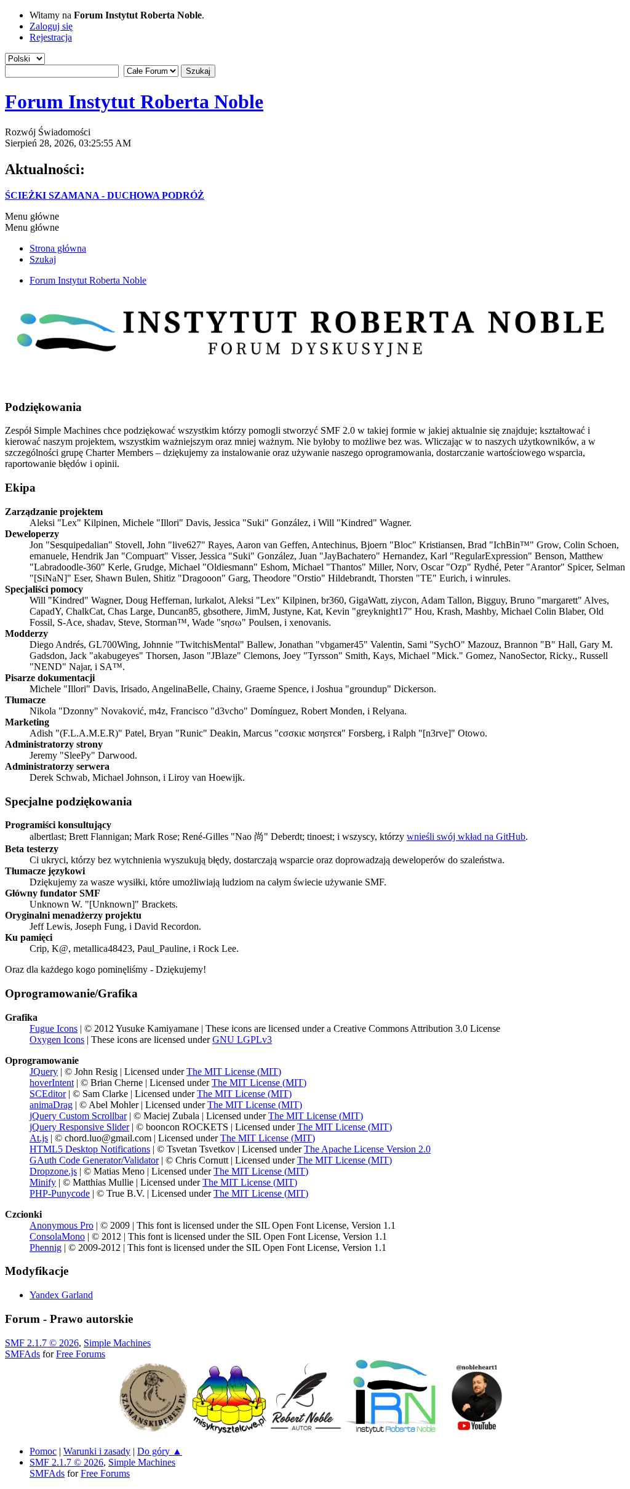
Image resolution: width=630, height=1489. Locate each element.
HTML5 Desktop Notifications (90, 1149)
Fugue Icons (54, 1028)
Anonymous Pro (62, 1225)
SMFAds (22, 1354)
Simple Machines (117, 1343)
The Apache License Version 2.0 (367, 1149)
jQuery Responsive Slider (79, 1127)
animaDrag (51, 1105)
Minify (43, 1182)
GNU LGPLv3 (242, 1039)
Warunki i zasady (96, 1451)
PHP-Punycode (60, 1193)
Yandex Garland (61, 1295)
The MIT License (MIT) (233, 1071)
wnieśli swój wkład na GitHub (466, 836)
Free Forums (80, 1354)
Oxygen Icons (57, 1039)
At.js (39, 1138)
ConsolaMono (57, 1236)
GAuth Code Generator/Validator (94, 1160)
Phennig (46, 1247)
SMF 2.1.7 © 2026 (42, 1343)
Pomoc (43, 1451)
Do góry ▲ (159, 1451)
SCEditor (48, 1093)
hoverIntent (52, 1082)
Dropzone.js (53, 1171)
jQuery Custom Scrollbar (78, 1116)
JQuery (44, 1071)
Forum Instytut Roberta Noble (134, 101)
